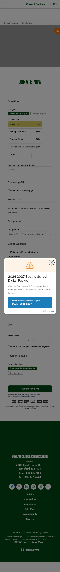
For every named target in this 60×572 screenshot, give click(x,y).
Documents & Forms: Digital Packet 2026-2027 (26, 302)
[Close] (51, 262)
